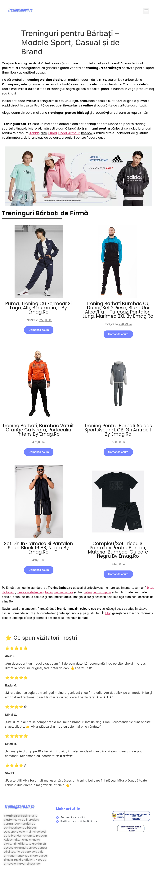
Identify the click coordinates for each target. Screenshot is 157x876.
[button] (146, 11)
